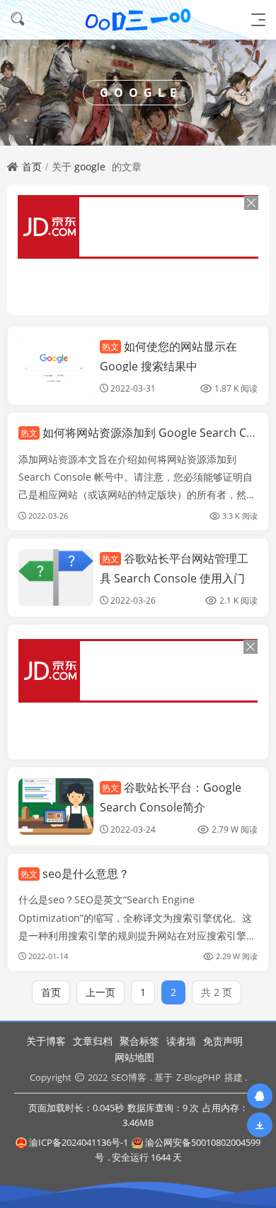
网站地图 (134, 1057)
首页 (32, 166)
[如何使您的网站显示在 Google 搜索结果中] (55, 365)
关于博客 (46, 1041)
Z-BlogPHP (198, 1077)
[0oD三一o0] (138, 19)
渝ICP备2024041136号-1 (78, 1142)
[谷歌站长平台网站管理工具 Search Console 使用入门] (55, 577)
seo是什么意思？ (75, 873)
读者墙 (181, 1041)
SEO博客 (128, 1077)
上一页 (100, 992)
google (89, 166)
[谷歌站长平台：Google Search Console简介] (55, 806)
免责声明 (223, 1041)
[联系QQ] (260, 1096)
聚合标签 (139, 1041)
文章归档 (93, 1041)
